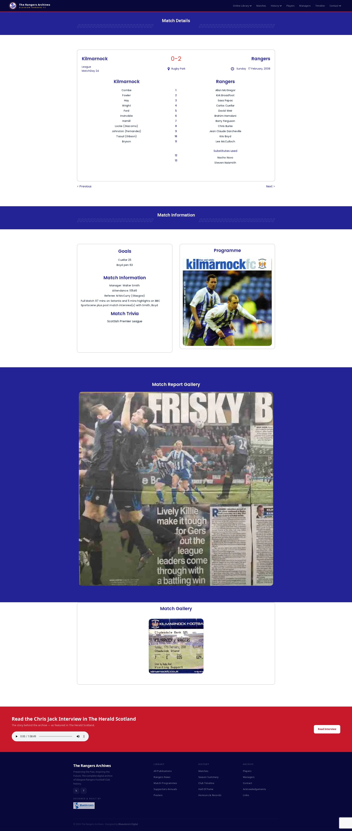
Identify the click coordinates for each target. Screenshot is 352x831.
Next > (270, 186)
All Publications (163, 771)
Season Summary (208, 777)
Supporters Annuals (165, 789)
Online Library (241, 5)
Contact (334, 5)
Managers (305, 5)
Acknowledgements (254, 789)
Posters (158, 795)
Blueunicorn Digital (128, 824)
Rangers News (162, 777)
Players (290, 5)
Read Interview (327, 729)
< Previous (84, 186)
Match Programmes (165, 783)
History (275, 5)
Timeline (320, 5)
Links (246, 795)
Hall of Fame (205, 789)
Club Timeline (206, 783)
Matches (261, 5)
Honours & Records (209, 795)
